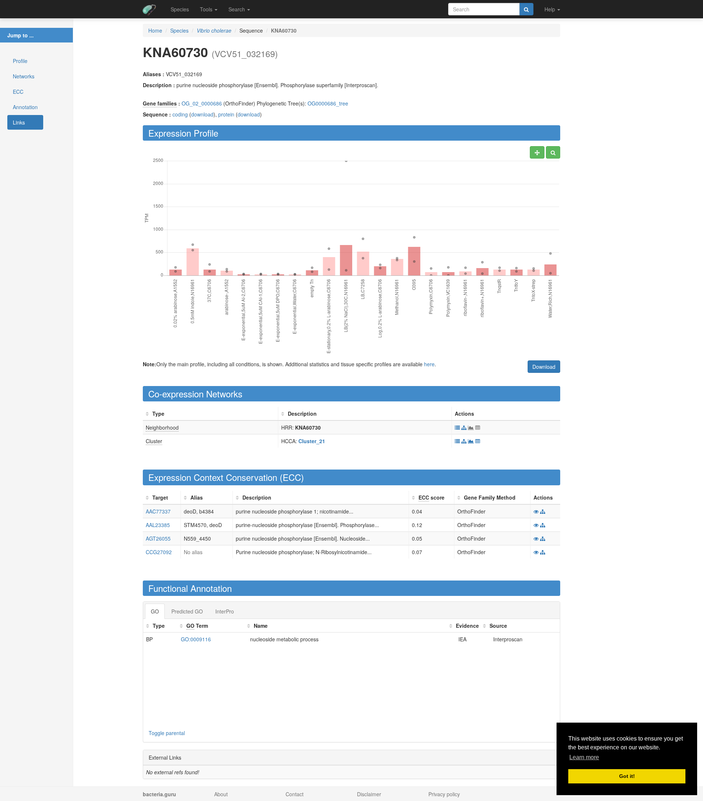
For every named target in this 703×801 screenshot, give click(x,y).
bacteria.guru (159, 794)
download (202, 114)
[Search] (526, 9)
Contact (295, 794)
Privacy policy (444, 794)
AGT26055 (158, 538)
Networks (23, 76)
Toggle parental (167, 733)
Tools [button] (207, 9)
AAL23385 (158, 525)
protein (226, 114)
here (429, 364)
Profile (20, 60)
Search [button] (237, 9)
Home (155, 30)
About (221, 794)
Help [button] (550, 9)
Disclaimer (369, 794)
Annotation (25, 107)
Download (543, 366)
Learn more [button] (584, 757)
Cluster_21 (311, 441)
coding (180, 114)
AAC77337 (158, 511)
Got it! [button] (627, 776)
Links (19, 122)
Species (180, 9)
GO (155, 611)
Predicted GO (187, 611)
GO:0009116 (196, 639)
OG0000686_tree (328, 103)
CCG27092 (159, 552)
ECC (18, 91)
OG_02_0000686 (202, 103)
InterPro (224, 611)
